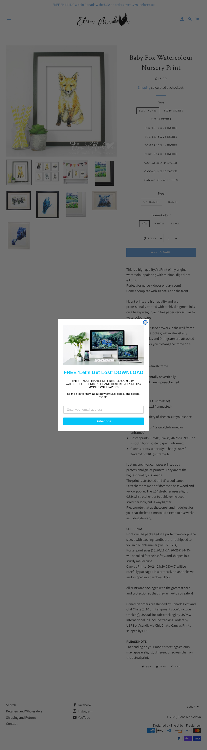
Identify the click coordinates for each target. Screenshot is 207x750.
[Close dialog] (145, 322)
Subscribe (103, 421)
